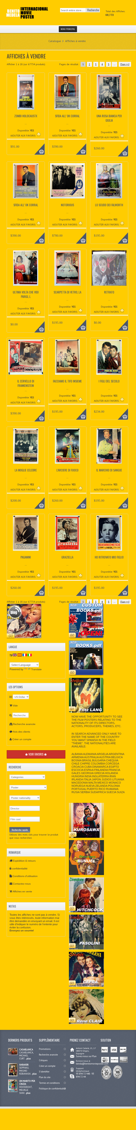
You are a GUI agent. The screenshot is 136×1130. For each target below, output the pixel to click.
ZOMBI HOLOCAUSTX (25, 116)
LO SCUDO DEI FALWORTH (109, 205)
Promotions (45, 1049)
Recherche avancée (24, 724)
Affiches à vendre (75, 41)
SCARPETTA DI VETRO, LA (67, 292)
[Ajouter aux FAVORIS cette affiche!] (38, 134)
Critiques (43, 1060)
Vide (15, 705)
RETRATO (109, 292)
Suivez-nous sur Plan (86, 1056)
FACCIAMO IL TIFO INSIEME (67, 381)
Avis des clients (21, 731)
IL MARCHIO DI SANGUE (109, 470)
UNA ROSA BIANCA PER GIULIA (109, 118)
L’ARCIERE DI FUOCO (67, 470)
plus (29, 1058)
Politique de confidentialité (52, 1088)
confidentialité (19, 868)
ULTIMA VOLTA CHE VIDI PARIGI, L (26, 294)
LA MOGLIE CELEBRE (26, 470)
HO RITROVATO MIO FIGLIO (109, 557)
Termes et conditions (49, 1082)
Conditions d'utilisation (25, 876)
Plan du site (44, 1077)
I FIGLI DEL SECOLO (109, 381)
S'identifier (44, 1071)
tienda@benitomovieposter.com (92, 1063)
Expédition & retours (24, 860)
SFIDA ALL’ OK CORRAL (67, 116)
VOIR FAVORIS (36, 754)
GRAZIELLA (67, 557)
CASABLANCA (26, 1049)
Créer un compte (21, 739)
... (114, 64)
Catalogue (55, 41)
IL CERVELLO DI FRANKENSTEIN (25, 383)
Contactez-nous (22, 883)
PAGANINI (26, 557)
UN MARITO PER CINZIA (27, 1083)
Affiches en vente (22, 891)
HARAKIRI (24, 1064)
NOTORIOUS (67, 205)
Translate (36, 669)
